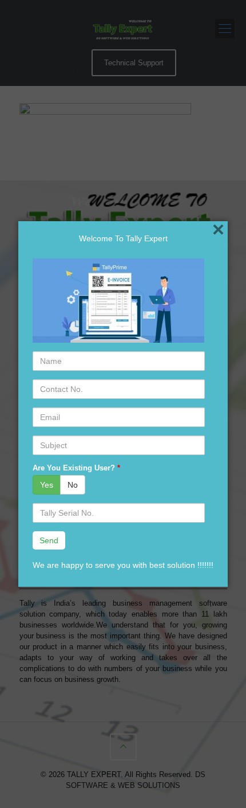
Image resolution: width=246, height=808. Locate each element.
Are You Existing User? (76, 468)
